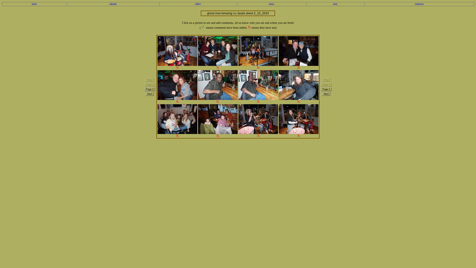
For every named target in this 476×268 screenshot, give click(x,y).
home (34, 3)
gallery (198, 3)
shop (335, 3)
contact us (419, 3)
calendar (113, 3)
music (271, 3)
